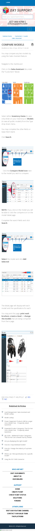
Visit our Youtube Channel (17, 511)
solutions (17, 498)
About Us (17, 476)
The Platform (17, 516)
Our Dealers (18, 479)
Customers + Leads (21, 36)
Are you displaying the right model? (15, 441)
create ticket (17, 492)
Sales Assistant (17, 38)
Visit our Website (17, 473)
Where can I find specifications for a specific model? (18, 455)
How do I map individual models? (15, 445)
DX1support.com (17, 23)
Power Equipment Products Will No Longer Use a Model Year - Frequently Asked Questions (18, 423)
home (17, 489)
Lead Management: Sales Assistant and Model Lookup (17, 413)
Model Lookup (9, 417)
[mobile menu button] (29, 29)
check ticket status (17, 495)
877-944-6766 (16, 21)
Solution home (7, 36)
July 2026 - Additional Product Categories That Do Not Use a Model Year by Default (18, 436)
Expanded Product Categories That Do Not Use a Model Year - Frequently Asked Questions (18, 430)
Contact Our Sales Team (17, 513)
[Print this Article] (32, 44)
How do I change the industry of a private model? (18, 449)
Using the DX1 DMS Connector (14, 459)
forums (17, 501)
